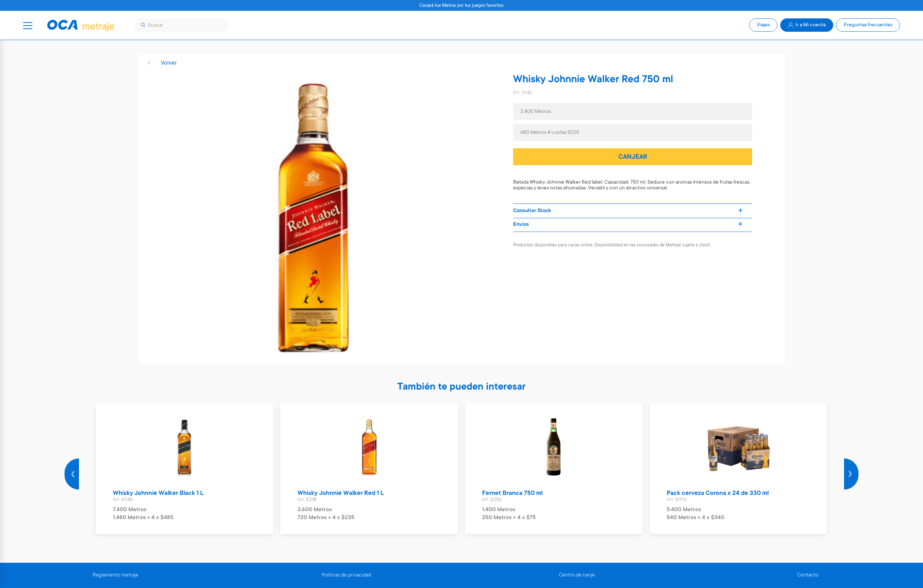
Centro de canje (577, 575)
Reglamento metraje (115, 575)
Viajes (763, 25)
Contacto (807, 575)
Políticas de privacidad (346, 575)
